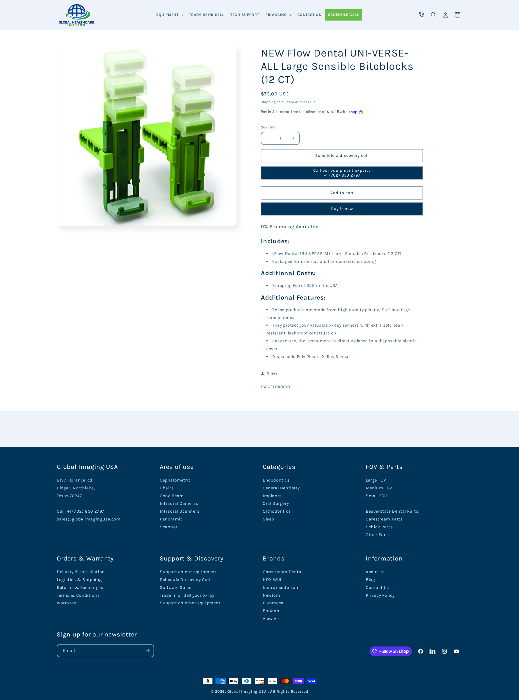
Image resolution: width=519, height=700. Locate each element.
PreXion (271, 610)
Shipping (268, 102)
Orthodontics (277, 511)
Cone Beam (172, 495)
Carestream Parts (384, 519)
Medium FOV (379, 487)
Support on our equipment (188, 571)
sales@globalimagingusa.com (89, 519)
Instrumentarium (281, 587)
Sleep (268, 519)
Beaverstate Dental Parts (392, 511)
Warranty (66, 602)
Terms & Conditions (78, 595)
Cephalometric (175, 480)
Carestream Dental (282, 571)
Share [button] (272, 373)
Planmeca (273, 602)
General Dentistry (281, 487)
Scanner (168, 526)
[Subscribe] (148, 650)
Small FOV (376, 495)
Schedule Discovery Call (185, 579)
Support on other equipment (190, 602)
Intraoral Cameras (179, 503)
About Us (375, 571)
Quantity (268, 127)
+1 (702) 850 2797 (85, 511)
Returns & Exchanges (80, 587)
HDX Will (272, 579)
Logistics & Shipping (79, 579)
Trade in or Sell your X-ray (187, 595)
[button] (169, 15)
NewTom (271, 595)
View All (271, 618)
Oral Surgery (276, 503)
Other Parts (378, 534)
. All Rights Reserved (288, 691)
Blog (370, 579)
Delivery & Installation (81, 571)
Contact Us (377, 587)
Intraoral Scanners (179, 511)
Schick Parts (379, 526)
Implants (272, 495)
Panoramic (171, 519)
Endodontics (276, 480)
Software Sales (175, 587)
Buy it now (342, 208)
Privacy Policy (380, 595)
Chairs (167, 487)
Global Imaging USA (247, 691)
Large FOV (376, 480)
